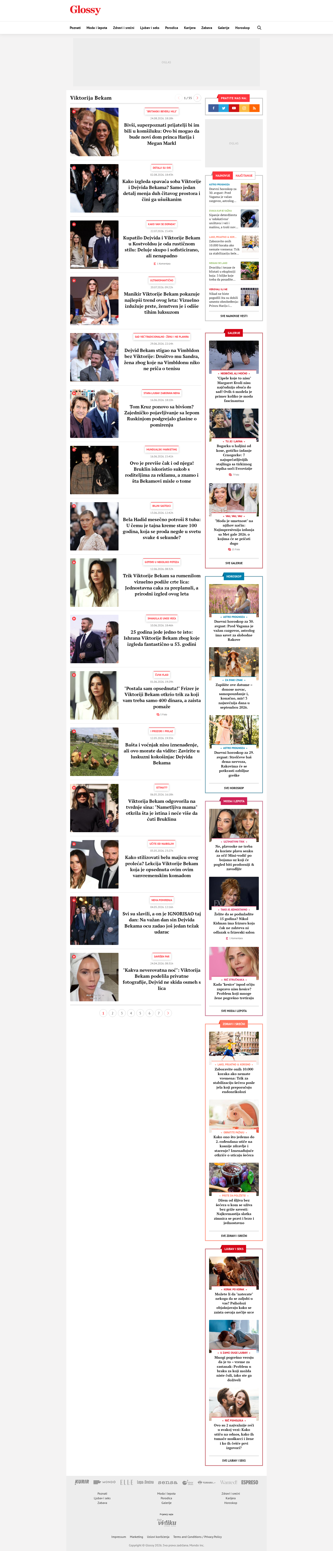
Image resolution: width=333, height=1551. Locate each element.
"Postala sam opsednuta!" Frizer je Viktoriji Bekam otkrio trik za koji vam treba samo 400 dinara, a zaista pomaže (162, 697)
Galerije (223, 27)
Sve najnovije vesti (233, 316)
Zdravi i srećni (123, 27)
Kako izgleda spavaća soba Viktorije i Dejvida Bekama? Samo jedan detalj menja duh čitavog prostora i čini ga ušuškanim (161, 190)
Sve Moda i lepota (234, 1011)
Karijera (190, 27)
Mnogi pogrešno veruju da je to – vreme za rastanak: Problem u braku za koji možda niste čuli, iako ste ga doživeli (234, 1368)
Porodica (171, 27)
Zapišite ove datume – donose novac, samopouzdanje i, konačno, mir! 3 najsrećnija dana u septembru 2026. (234, 696)
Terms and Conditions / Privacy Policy (197, 1537)
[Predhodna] (178, 98)
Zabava (206, 27)
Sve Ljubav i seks (234, 1460)
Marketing (136, 1537)
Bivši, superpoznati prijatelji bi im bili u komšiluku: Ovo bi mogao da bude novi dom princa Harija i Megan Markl (161, 134)
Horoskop (242, 27)
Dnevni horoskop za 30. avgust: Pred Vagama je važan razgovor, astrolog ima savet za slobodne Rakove (222, 195)
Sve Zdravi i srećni (234, 1236)
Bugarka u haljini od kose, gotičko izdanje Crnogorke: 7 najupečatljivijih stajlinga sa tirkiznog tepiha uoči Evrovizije (234, 457)
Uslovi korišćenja (158, 1537)
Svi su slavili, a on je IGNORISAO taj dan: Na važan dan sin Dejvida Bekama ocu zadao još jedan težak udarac (162, 923)
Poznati (75, 27)
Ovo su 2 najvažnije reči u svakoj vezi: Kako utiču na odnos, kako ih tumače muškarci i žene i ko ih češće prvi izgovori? (234, 1436)
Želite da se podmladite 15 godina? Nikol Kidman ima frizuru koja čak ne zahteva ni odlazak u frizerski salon (234, 923)
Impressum (118, 1537)
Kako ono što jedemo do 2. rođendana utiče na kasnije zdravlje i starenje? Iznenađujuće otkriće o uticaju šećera (234, 1146)
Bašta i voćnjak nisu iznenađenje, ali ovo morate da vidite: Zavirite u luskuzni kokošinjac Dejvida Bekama (162, 754)
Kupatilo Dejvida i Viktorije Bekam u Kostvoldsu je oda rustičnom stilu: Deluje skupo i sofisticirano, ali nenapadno (161, 247)
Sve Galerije (234, 563)
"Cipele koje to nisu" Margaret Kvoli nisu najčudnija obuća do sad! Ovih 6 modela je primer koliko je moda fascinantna (234, 389)
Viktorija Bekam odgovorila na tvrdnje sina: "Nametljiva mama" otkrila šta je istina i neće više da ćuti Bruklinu (162, 810)
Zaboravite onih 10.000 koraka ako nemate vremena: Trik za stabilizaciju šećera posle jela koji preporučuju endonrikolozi (224, 247)
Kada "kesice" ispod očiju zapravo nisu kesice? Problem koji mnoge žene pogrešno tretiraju (234, 991)
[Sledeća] (197, 98)
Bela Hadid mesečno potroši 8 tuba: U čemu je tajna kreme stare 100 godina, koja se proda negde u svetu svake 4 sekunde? (162, 528)
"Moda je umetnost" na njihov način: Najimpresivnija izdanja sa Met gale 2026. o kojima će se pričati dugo (234, 532)
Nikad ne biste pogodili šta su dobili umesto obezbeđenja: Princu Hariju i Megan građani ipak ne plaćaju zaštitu (224, 300)
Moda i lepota (97, 27)
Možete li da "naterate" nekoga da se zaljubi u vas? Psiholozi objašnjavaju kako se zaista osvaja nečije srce (234, 1303)
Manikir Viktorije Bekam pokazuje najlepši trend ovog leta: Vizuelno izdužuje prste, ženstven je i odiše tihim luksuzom (162, 303)
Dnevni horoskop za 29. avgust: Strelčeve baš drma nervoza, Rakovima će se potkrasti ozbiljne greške (234, 763)
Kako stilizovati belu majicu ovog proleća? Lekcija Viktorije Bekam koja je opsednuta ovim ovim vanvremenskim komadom (161, 866)
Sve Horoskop (234, 788)
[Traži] (259, 27)
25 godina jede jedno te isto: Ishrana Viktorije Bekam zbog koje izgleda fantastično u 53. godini (162, 638)
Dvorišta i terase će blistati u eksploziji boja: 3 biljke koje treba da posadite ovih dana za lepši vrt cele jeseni (223, 273)
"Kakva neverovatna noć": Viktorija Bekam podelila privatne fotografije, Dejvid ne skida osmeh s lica (162, 979)
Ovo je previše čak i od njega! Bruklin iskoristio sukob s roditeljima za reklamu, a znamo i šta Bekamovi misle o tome (161, 472)
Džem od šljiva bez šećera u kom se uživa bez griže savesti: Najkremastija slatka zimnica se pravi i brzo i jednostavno (234, 1211)
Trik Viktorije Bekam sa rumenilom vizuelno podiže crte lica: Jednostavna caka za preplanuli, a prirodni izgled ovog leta (162, 584)
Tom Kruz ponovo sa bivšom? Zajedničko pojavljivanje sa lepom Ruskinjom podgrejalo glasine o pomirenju (161, 416)
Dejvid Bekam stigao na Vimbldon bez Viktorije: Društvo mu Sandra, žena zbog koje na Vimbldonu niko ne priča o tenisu (162, 359)
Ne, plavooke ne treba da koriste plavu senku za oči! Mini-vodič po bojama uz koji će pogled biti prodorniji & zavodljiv (234, 857)
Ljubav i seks (149, 27)
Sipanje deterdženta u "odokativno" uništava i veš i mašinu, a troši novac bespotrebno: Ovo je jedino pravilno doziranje (223, 221)
